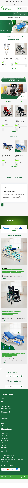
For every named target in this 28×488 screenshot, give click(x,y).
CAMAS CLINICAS (5, 159)
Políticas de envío (6, 408)
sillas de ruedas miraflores (13, 313)
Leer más (4, 278)
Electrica (4, 416)
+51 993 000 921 (8, 1)
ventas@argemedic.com (17, 1)
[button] (11, 68)
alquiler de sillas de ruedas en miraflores (8, 311)
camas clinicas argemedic (12, 271)
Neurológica (5, 418)
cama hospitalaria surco (21, 353)
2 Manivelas (5, 438)
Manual (4, 445)
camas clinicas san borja (20, 271)
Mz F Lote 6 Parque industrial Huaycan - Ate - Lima (14, 459)
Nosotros (4, 401)
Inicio (3, 399)
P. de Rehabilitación (19, 61)
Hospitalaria (5, 443)
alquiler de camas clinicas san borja (7, 269)
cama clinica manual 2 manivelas (17, 269)
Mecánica (4, 447)
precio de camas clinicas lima (6, 272)
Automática (5, 440)
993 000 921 (5, 462)
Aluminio (3, 62)
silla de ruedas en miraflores (17, 311)
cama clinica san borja (5, 271)
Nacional (4, 436)
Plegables (4, 425)
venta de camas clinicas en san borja (16, 272)
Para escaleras (18, 124)
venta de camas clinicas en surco (7, 356)
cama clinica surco (15, 353)
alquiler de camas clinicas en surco (7, 353)
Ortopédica (5, 421)
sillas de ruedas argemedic (6, 313)
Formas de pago (6, 406)
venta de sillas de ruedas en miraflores (8, 314)
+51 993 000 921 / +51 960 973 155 (10, 455)
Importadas (5, 423)
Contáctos (4, 404)
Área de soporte (14, 2)
